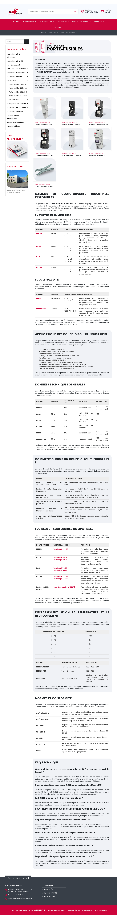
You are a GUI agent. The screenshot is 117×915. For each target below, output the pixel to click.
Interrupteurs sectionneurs (17, 103)
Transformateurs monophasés (13, 117)
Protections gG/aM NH (15, 61)
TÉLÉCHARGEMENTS (50, 893)
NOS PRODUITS (28, 21)
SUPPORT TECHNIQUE (80, 21)
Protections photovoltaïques (17, 69)
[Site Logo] (15, 12)
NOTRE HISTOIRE (49, 897)
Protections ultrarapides (16, 73)
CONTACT (58, 27)
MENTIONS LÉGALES (74, 910)
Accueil (43, 33)
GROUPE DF (62, 21)
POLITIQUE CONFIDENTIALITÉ (56, 910)
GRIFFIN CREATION (101, 910)
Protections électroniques (16, 107)
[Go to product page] (45, 108)
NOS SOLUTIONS (46, 21)
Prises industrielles (13, 126)
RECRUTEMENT (48, 885)
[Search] (75, 11)
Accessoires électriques (15, 122)
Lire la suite (53, 100)
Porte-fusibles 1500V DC (18, 92)
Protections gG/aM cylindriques (14, 55)
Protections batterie (14, 76)
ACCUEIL (16, 21)
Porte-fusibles (53, 33)
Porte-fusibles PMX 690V (18, 84)
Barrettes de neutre (14, 65)
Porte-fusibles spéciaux (42, 123)
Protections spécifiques (15, 111)
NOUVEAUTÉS (99, 21)
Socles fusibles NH (13, 100)
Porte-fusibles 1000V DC (18, 88)
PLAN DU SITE (88, 910)
